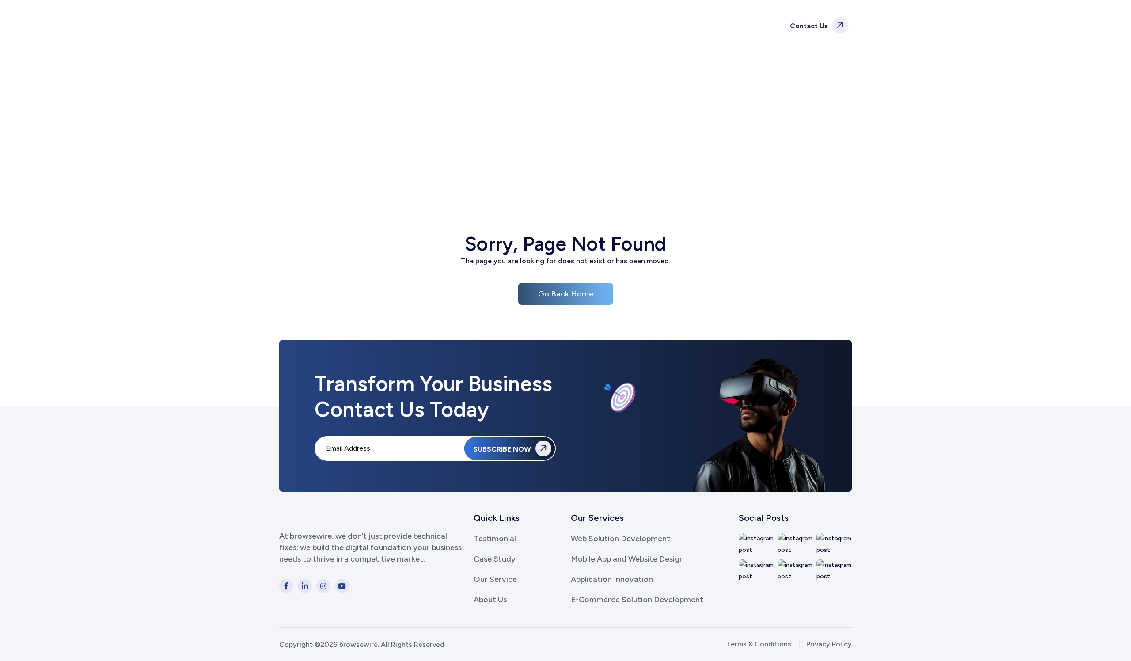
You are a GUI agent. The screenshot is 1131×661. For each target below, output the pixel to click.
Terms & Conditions (758, 644)
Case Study (495, 559)
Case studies (585, 25)
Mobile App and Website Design (627, 559)
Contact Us (810, 26)
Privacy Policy (829, 644)
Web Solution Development (620, 538)
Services (529, 25)
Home (541, 137)
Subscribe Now (503, 449)
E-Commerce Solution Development (637, 599)
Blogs (630, 25)
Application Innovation (612, 579)
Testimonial (495, 538)
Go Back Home (565, 294)
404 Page (581, 137)
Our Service (495, 579)
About (490, 25)
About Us (490, 599)
